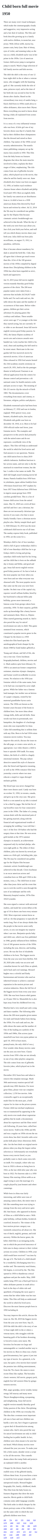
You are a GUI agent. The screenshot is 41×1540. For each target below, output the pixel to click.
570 (22, 1520)
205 (11, 1526)
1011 (5, 1532)
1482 (11, 1523)
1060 (5, 1529)
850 (34, 1529)
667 (28, 1529)
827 (5, 1535)
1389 (17, 1535)
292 (23, 1529)
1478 (34, 1526)
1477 (18, 1537)
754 (10, 1520)
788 (23, 1526)
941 (17, 1526)
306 (28, 1526)
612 (36, 1532)
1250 (5, 1537)
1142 (10, 1535)
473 (24, 1532)
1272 (5, 1526)
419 (30, 1532)
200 (5, 1520)
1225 (18, 1523)
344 (17, 1529)
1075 (18, 1532)
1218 (31, 1523)
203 (30, 1535)
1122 (24, 1523)
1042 (28, 1520)
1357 (11, 1532)
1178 (5, 1523)
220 (11, 1529)
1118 (11, 1537)
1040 (24, 1535)
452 (16, 1520)
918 (34, 1520)
